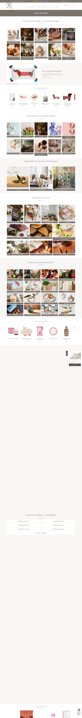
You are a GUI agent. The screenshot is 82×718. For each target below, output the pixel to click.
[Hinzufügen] (16, 101)
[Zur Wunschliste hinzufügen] (70, 5)
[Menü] (80, 708)
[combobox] (39, 4)
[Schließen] (80, 352)
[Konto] (72, 5)
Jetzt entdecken (41, 23)
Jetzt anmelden (74, 364)
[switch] (79, 714)
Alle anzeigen (41, 89)
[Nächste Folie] (74, 100)
